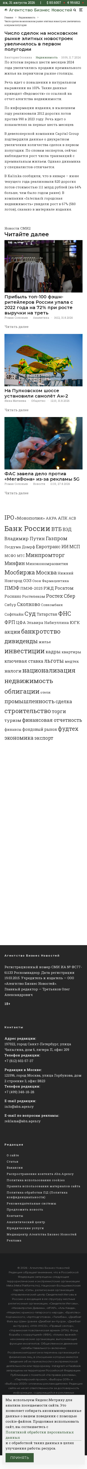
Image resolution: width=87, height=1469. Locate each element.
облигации (21, 691)
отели (45, 692)
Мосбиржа (19, 572)
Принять (19, 1458)
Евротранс (48, 546)
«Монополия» (30, 518)
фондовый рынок (39, 729)
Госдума (12, 546)
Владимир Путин (24, 538)
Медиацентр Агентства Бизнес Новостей (42, 1234)
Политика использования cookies (36, 1180)
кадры (53, 651)
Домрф (28, 546)
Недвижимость (47, 57)
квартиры (71, 651)
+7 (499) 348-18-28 (19, 1092)
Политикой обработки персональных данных (40, 1435)
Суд (30, 613)
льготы (54, 660)
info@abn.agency (19, 1106)
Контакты (15, 1216)
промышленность (29, 701)
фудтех (68, 728)
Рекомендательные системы (31, 1203)
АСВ (72, 518)
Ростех (54, 596)
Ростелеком (33, 596)
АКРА (51, 518)
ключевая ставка (23, 661)
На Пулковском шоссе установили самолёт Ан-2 (36, 393)
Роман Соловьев (16, 317)
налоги (12, 671)
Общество (38, 400)
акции (12, 631)
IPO (9, 517)
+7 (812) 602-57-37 (18, 1060)
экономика (18, 737)
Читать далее (16, 326)
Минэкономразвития (47, 563)
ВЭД (67, 529)
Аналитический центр (26, 1222)
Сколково (28, 604)
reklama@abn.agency (22, 1121)
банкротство (40, 631)
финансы (12, 729)
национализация (48, 670)
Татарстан (47, 614)
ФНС (64, 613)
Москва (46, 572)
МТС (21, 556)
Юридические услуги (25, 1228)
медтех (72, 661)
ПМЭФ (11, 588)
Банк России (27, 528)
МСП (74, 546)
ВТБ (56, 528)
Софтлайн (14, 614)
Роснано (12, 596)
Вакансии (15, 1168)
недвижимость (28, 680)
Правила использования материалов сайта (43, 1186)
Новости (39, 484)
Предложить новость (25, 1209)
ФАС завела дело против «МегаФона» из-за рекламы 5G (42, 476)
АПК (63, 518)
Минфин (14, 563)
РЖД (49, 588)
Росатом (64, 588)
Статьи (13, 1161)
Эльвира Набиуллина (48, 622)
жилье (45, 641)
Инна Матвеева (15, 400)
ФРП (9, 622)
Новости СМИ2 (17, 228)
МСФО (10, 555)
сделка (64, 701)
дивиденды (21, 641)
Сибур (10, 604)
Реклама (14, 1240)
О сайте (13, 1155)
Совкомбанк (52, 605)
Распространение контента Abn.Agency (40, 1174)
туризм (12, 720)
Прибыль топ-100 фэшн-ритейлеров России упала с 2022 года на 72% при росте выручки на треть (38, 305)
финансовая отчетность (52, 720)
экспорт (43, 738)
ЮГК (75, 622)
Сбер (69, 596)
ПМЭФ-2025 (31, 588)
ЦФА (21, 622)
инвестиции (24, 651)
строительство (27, 711)
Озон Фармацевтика (50, 581)
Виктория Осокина (18, 57)
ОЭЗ (27, 580)
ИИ (64, 546)
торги (59, 711)
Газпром (56, 538)
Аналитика (41, 317)
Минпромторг (45, 555)
